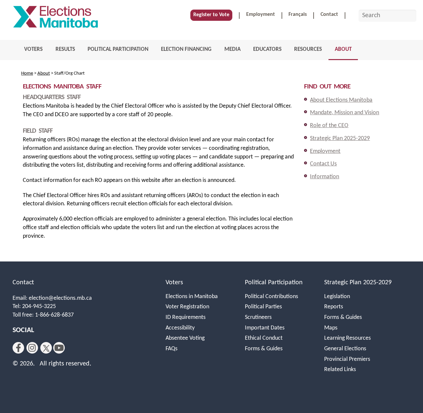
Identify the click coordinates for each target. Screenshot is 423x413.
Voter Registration (187, 307)
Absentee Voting (185, 338)
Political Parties (263, 307)
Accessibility (180, 328)
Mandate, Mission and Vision (344, 113)
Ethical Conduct (264, 338)
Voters (174, 282)
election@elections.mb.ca (60, 298)
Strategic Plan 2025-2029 (340, 138)
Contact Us (323, 164)
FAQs (171, 349)
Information (324, 177)
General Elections (345, 349)
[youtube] (59, 348)
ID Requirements (186, 317)
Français (297, 14)
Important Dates (265, 328)
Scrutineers (258, 317)
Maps (330, 328)
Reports (333, 307)
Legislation (337, 296)
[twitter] (46, 348)
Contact (329, 14)
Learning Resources (347, 338)
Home (27, 73)
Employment (260, 14)
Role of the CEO (329, 125)
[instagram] (32, 348)
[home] (55, 18)
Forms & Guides (264, 349)
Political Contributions (271, 296)
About (43, 73)
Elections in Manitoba (192, 296)
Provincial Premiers (347, 359)
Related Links (340, 369)
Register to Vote (211, 14)
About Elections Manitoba (341, 100)
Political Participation (274, 282)
